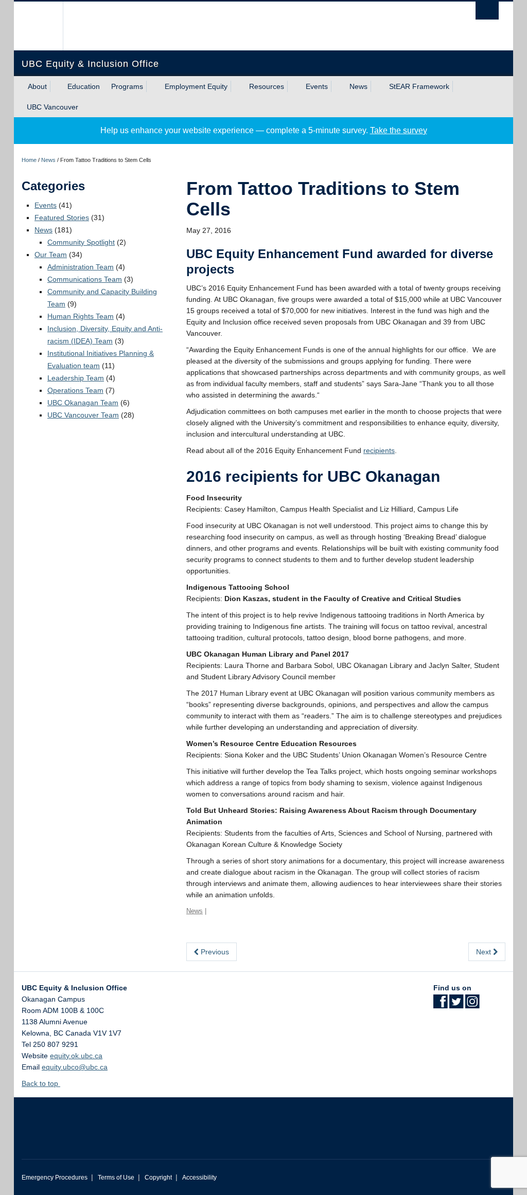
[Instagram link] (472, 1005)
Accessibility (199, 1177)
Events (317, 86)
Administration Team (80, 267)
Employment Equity (196, 86)
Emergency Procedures (54, 1177)
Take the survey (398, 130)
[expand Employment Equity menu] (237, 86)
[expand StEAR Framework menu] (458, 86)
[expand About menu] (56, 86)
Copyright (158, 1177)
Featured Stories (61, 217)
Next (484, 952)
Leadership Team (75, 378)
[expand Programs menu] (152, 86)
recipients (379, 450)
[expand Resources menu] (293, 86)
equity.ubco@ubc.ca (75, 1067)
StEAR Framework (419, 86)
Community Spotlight (81, 242)
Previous (214, 952)
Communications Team (84, 279)
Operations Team (75, 390)
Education (83, 86)
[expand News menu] (377, 86)
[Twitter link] (456, 1005)
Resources (266, 86)
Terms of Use (116, 1177)
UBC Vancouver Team (83, 415)
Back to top (41, 1083)
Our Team (50, 254)
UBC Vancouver (52, 107)
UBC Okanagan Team (82, 403)
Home (29, 160)
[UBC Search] (487, 11)
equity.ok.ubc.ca (76, 1056)
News (358, 86)
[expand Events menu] (337, 86)
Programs (127, 86)
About (37, 86)
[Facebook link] (440, 1005)
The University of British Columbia (46, 26)
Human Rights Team (80, 316)
